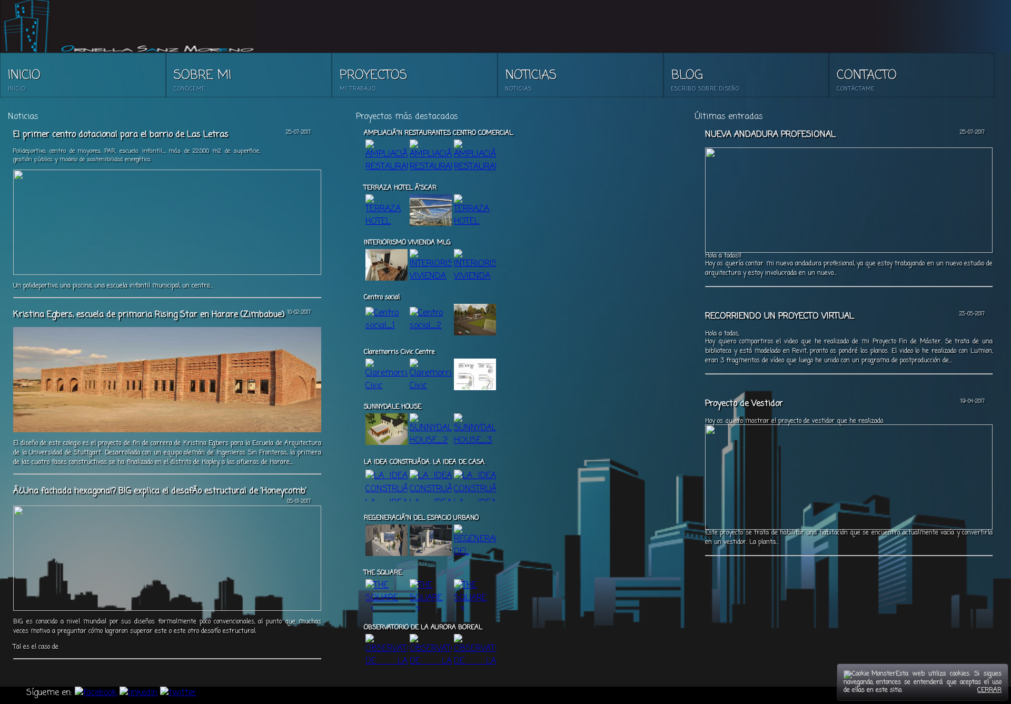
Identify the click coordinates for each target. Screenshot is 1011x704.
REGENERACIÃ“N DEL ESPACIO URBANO (421, 518)
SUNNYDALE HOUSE (392, 407)
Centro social (382, 297)
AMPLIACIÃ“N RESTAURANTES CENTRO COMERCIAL (438, 133)
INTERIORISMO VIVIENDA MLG (407, 242)
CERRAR (989, 690)
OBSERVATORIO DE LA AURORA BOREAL (423, 627)
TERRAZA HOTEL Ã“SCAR (400, 188)
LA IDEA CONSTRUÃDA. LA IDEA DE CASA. (424, 462)
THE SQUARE (383, 573)
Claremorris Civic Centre (399, 352)
